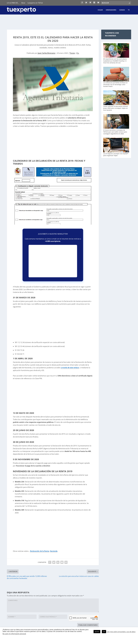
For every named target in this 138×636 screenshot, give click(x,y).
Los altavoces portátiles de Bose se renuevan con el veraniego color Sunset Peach (115, 84)
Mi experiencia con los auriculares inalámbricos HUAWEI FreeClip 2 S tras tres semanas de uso (115, 61)
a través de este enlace (70, 368)
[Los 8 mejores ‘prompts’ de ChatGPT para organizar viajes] (116, 145)
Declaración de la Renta (39, 551)
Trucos (72, 53)
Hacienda (53, 551)
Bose (23, 3)
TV (129, 10)
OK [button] (104, 631)
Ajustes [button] (97, 631)
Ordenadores (111, 10)
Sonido (122, 10)
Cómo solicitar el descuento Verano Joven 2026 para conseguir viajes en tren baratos (115, 108)
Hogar (100, 10)
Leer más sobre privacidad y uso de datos (121, 632)
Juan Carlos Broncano (46, 53)
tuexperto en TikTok (35, 3)
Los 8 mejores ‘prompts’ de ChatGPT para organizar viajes (115, 154)
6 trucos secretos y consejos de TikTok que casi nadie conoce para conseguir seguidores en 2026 (115, 132)
